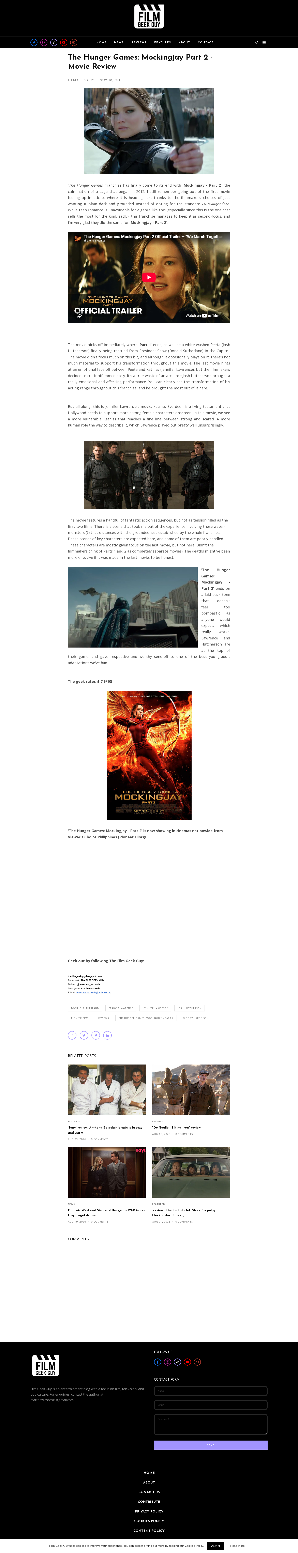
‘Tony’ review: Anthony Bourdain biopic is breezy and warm (105, 1130)
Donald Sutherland (85, 1008)
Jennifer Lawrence (155, 1008)
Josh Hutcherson (190, 1008)
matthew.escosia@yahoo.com (93, 992)
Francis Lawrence (121, 1008)
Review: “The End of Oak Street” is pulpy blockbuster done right (183, 1213)
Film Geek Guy (81, 79)
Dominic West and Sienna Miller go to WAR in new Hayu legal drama (107, 1213)
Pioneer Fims (80, 1018)
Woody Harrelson (196, 1018)
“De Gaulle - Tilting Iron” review (176, 1127)
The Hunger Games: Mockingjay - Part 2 (146, 1018)
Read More (237, 1545)
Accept (215, 1546)
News (71, 1204)
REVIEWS (103, 1018)
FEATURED (74, 1121)
